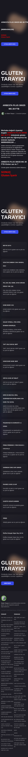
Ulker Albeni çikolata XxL (7, 617)
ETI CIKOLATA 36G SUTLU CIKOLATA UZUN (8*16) (7, 689)
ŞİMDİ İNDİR (7, 583)
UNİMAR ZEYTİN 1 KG (19, 654)
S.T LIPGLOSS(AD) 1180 (20, 642)
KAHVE (15, 733)
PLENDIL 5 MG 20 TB (6, 676)
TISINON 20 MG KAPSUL (20, 686)
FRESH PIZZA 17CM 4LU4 (20, 631)
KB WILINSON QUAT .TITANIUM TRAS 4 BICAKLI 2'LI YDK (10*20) (7, 662)
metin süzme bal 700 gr (19, 683)
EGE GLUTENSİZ (18, 693)
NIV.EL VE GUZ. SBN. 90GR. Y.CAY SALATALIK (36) (20, 710)
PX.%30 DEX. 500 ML (6, 694)
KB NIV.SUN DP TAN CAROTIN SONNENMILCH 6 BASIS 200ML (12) (20, 670)
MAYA (15, 730)
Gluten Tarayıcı (11, 113)
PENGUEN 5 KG (18, 735)
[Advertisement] (14, 5)
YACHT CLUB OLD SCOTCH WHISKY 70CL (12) (7, 725)
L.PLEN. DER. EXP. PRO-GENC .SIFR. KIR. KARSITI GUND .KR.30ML (20, 698)
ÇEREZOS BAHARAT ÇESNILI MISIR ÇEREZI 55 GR (7, 707)
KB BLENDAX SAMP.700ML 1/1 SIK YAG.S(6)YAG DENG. (19, 704)
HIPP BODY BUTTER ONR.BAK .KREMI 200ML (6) (20, 744)
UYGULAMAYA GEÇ (9, 44)
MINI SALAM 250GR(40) (7, 716)
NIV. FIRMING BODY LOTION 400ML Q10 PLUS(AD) (19, 663)
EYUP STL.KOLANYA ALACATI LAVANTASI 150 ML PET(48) (20, 725)
